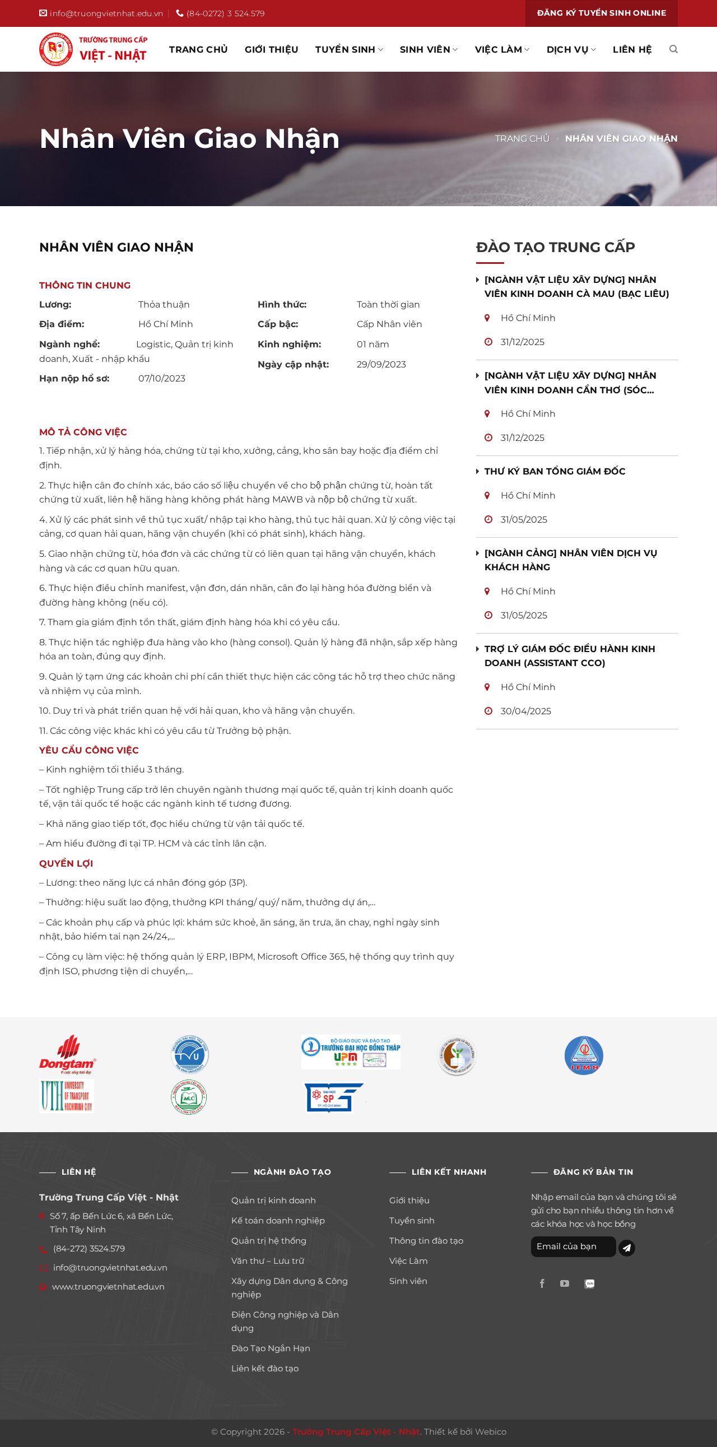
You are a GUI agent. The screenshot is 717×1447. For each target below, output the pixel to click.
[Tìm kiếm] (673, 49)
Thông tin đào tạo (426, 1240)
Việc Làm (499, 49)
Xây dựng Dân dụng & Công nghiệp (289, 1288)
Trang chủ (198, 49)
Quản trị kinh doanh (273, 1200)
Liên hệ (632, 49)
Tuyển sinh (345, 49)
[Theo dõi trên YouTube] (564, 1284)
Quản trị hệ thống (268, 1240)
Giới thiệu (272, 49)
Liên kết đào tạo (265, 1368)
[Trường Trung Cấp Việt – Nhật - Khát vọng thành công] (95, 49)
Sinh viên (425, 49)
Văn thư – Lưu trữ (267, 1260)
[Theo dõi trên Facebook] (542, 1284)
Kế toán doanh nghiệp (278, 1220)
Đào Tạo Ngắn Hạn (270, 1348)
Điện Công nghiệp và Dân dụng (285, 1321)
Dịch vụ (568, 49)
